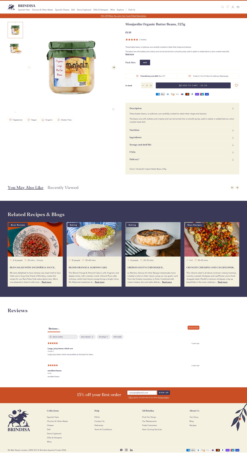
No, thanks (143, 257)
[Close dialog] (159, 199)
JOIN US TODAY (143, 240)
